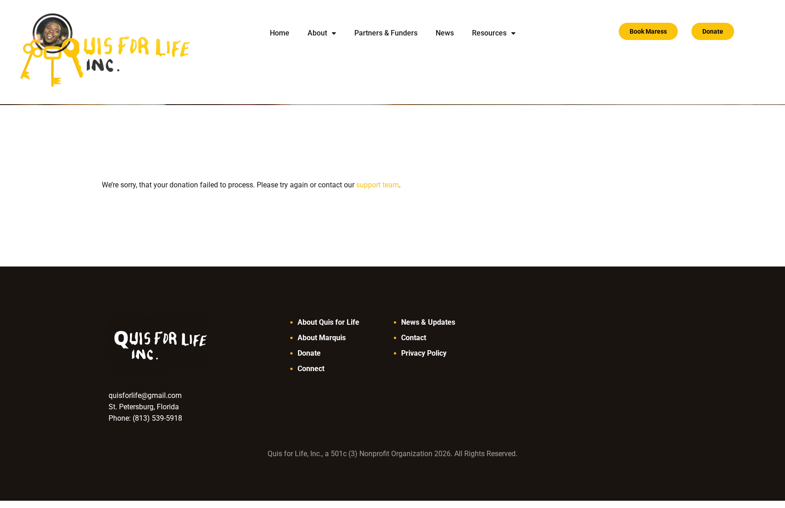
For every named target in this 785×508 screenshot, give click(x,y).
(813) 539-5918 (157, 418)
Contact (413, 337)
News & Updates (428, 322)
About (317, 33)
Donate (309, 353)
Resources (489, 33)
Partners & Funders (385, 33)
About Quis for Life (328, 322)
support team (377, 185)
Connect (311, 368)
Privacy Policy (424, 353)
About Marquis (322, 337)
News (445, 33)
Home (279, 33)
